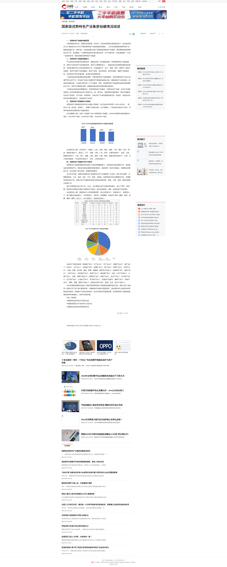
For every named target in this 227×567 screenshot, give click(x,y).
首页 (63, 1)
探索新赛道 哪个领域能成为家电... (150, 211)
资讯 (67, 1)
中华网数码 (67, 6)
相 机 (139, 7)
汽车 (76, 1)
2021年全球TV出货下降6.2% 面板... (151, 214)
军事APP (138, 1)
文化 (109, 1)
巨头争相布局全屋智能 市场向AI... (150, 217)
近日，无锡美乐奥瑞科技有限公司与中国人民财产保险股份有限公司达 (84, 486)
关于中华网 (96, 562)
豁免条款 (122, 562)
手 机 (115, 7)
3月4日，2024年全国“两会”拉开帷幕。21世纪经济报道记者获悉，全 (83, 508)
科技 (84, 1)
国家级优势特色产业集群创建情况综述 (76, 451)
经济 (92, 1)
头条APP (144, 1)
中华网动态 (132, 562)
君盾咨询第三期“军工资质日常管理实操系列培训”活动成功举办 (85, 547)
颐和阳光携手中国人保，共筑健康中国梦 (77, 483)
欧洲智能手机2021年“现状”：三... (150, 235)
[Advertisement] (91, 335)
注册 (159, 1)
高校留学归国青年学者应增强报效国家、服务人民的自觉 (83, 462)
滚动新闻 (71, 21)
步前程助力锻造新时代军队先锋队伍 (75, 515)
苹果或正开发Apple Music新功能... (150, 232)
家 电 (93, 7)
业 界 (76, 7)
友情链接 (127, 562)
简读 (132, 1)
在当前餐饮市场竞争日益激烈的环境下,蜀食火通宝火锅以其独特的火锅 (84, 497)
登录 (164, 1)
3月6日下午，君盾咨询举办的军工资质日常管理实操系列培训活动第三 (84, 551)
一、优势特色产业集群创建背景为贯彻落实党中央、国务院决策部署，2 (84, 454)
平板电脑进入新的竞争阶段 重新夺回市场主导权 (102, 405)
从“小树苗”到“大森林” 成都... (149, 208)
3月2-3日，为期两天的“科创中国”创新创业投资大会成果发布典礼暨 (83, 476)
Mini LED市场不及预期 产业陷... (150, 220)
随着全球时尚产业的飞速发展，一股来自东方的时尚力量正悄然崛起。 (84, 529)
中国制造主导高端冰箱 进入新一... (150, 229)
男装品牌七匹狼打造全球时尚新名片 (75, 526)
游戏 (80, 1)
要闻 (140, 72)
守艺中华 (114, 1)
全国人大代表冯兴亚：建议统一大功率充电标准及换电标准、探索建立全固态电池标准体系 (95, 504)
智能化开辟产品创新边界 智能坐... (150, 226)
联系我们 (107, 562)
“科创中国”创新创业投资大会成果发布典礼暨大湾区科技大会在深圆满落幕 (89, 472)
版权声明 (117, 562)
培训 (105, 1)
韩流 (128, 1)
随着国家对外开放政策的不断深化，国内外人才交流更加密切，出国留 (84, 465)
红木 (124, 1)
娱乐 (97, 1)
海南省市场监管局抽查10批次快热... (151, 223)
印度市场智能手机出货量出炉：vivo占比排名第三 (102, 390)
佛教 (120, 1)
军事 (72, 1)
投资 (101, 1)
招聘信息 (112, 562)
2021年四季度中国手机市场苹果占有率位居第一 (101, 419)
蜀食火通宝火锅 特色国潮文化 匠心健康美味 (78, 494)
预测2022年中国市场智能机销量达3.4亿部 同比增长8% (104, 434)
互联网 (85, 7)
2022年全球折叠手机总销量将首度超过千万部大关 (102, 376)
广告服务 (102, 562)
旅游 (88, 1)
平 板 (123, 7)
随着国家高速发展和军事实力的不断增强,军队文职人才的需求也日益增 (84, 540)
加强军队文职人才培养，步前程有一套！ (77, 537)
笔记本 (132, 7)
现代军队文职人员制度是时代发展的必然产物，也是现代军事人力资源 (84, 518)
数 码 (108, 7)
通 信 (100, 7)
